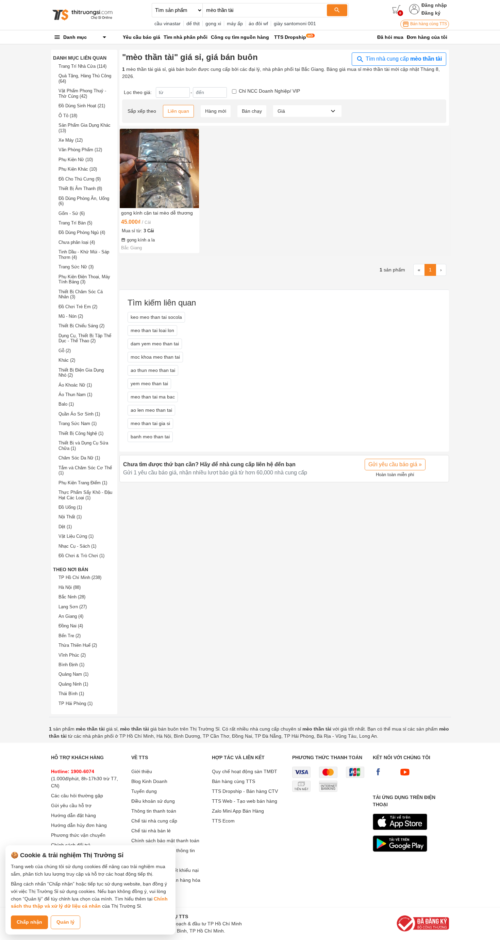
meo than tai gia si (150, 423)
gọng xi (213, 23)
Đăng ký (430, 13)
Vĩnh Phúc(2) (72, 655)
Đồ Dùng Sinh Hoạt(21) (82, 105)
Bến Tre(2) (70, 635)
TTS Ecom (223, 821)
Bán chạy (252, 111)
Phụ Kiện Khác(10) (78, 169)
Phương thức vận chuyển (78, 835)
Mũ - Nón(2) (71, 316)
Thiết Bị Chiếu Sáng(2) (81, 325)
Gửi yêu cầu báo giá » (395, 464)
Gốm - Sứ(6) (72, 213)
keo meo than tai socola (156, 317)
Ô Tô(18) (68, 115)
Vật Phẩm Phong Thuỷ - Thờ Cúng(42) (82, 93)
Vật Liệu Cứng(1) (76, 536)
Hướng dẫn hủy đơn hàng (79, 825)
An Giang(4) (71, 616)
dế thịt (193, 23)
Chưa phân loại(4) (77, 242)
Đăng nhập (434, 5)
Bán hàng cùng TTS (428, 23)
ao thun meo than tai (153, 370)
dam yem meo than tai (155, 343)
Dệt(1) (65, 526)
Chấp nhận (29, 922)
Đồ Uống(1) (70, 507)
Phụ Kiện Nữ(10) (76, 159)
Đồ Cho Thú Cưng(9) (80, 179)
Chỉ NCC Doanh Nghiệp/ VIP (269, 91)
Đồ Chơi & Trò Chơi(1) (81, 555)
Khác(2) (67, 360)
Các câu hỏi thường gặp (77, 795)
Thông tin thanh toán (153, 811)
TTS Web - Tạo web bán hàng (244, 801)
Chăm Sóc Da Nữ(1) (79, 457)
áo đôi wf (258, 23)
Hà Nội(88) (70, 587)
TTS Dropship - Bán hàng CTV (245, 791)
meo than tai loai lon (152, 330)
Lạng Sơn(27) (73, 606)
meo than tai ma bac (153, 397)
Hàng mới (215, 111)
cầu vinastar (167, 23)
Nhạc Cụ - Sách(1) (77, 546)
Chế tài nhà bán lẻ (151, 830)
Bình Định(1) (71, 664)
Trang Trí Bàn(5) (75, 222)
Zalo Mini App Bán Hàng (238, 811)
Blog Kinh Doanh (149, 781)
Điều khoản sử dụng (153, 801)
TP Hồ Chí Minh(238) (80, 577)
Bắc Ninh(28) (72, 596)
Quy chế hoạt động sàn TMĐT (244, 771)
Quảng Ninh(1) (73, 684)
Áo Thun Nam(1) (75, 394)
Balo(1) (66, 404)
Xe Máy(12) (71, 140)
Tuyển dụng (144, 791)
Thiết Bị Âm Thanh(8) (80, 188)
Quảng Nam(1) (73, 674)
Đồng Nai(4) (71, 625)
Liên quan (178, 111)
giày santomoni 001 (295, 23)
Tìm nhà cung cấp (403, 59)
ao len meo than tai (151, 410)
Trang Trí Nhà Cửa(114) (82, 66)
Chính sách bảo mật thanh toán (165, 840)
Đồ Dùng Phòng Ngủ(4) (82, 232)
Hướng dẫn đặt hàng (73, 815)
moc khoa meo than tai (155, 357)
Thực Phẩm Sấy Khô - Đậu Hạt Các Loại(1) (85, 495)
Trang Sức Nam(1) (78, 423)
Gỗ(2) (65, 350)
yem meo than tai (149, 383)
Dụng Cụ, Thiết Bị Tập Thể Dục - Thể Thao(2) (85, 338)
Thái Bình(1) (71, 693)
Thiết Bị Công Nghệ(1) (81, 433)
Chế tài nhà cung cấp (154, 821)
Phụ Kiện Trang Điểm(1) (83, 482)
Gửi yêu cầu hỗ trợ (71, 805)
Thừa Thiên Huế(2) (78, 645)
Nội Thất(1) (70, 516)
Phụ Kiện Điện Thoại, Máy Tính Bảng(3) (84, 279)
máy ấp (235, 23)
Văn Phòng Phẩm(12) (80, 149)
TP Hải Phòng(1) (76, 703)
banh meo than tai (150, 436)
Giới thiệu (141, 771)
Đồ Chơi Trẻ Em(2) (78, 306)
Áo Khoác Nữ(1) (75, 385)
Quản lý (65, 922)
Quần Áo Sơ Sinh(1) (79, 414)
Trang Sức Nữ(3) (76, 266)
